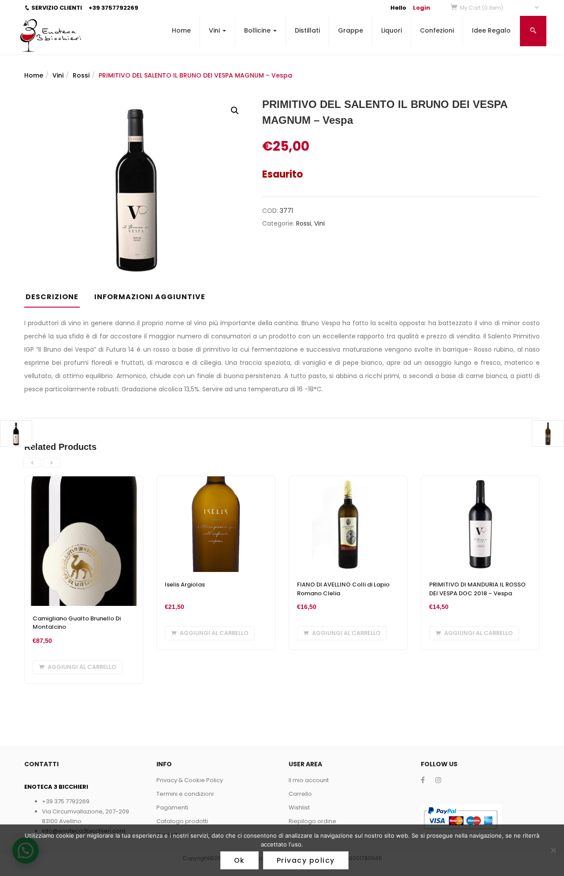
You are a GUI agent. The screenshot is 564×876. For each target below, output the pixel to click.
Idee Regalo (491, 30)
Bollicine (258, 30)
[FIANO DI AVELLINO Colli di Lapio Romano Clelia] (348, 481)
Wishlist (299, 807)
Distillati (307, 30)
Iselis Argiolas (185, 584)
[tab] (55, 300)
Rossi (81, 75)
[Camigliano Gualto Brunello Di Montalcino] (83, 481)
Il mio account (309, 780)
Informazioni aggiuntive (149, 297)
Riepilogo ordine (312, 821)
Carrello (300, 794)
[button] (500, 7)
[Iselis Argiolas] (216, 481)
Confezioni (437, 30)
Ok (239, 860)
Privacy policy (306, 860)
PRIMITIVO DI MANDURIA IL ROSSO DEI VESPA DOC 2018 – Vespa (477, 589)
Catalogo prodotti (182, 821)
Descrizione (52, 297)
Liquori (391, 30)
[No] (553, 850)
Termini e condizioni (185, 794)
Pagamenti (172, 807)
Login (421, 8)
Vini (215, 30)
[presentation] (32, 463)
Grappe (350, 30)
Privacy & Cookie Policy (189, 780)
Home (181, 30)
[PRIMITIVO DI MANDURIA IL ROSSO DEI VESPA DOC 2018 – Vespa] (480, 481)
